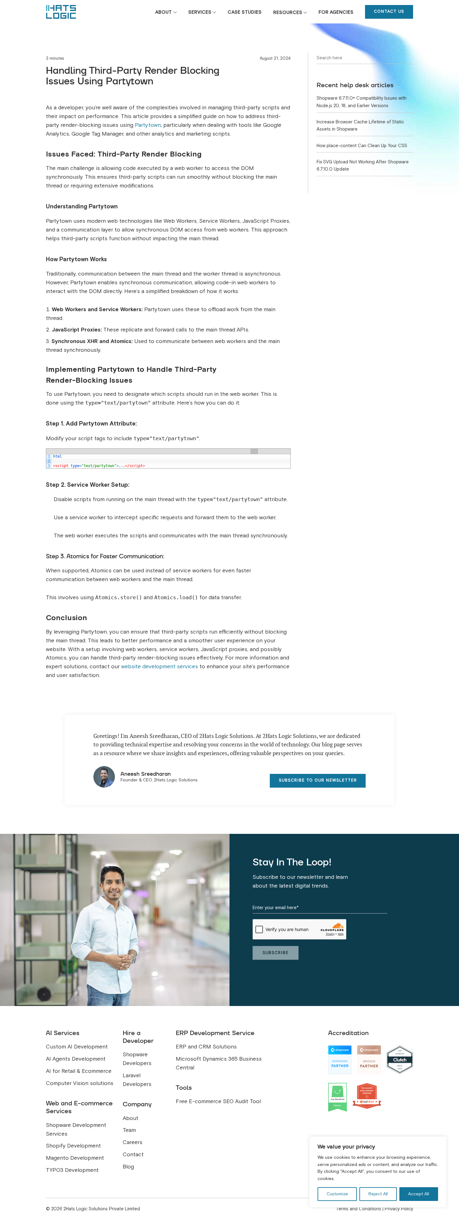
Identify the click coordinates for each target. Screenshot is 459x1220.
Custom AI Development (77, 1046)
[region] (378, 1172)
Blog (128, 1166)
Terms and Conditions (358, 1209)
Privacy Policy (399, 1209)
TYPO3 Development (72, 1170)
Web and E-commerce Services (79, 1107)
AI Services (62, 1032)
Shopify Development (73, 1146)
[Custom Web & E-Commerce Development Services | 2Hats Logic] (61, 12)
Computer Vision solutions (79, 1083)
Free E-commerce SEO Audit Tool (218, 1101)
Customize (337, 1194)
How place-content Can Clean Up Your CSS (362, 145)
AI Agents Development (76, 1059)
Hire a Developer (138, 1036)
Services (199, 12)
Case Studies (245, 12)
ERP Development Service (215, 1032)
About (163, 12)
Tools (184, 1087)
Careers (132, 1142)
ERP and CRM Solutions (206, 1046)
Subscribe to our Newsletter (318, 780)
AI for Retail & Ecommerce (78, 1071)
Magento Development (75, 1158)
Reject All (378, 1194)
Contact (133, 1154)
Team (129, 1130)
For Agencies (335, 12)
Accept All (418, 1194)
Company (137, 1104)
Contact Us (389, 11)
